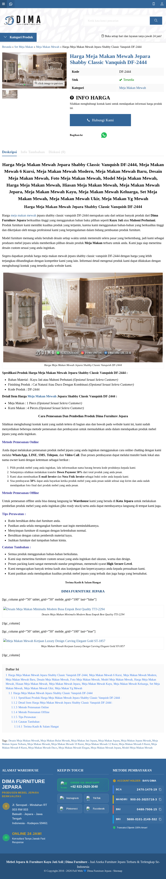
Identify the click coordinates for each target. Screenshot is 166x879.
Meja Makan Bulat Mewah (55, 740)
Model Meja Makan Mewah (137, 747)
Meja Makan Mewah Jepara (106, 747)
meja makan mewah (23, 215)
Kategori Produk (21, 37)
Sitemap (117, 870)
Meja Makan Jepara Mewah (136, 740)
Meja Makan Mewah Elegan (74, 747)
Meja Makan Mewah (132, 88)
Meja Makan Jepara (109, 740)
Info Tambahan (33, 152)
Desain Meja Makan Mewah (24, 740)
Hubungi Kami (102, 120)
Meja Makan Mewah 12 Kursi (101, 744)
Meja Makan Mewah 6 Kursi (134, 744)
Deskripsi (9, 152)
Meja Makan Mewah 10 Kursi (67, 744)
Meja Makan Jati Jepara (84, 740)
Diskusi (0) (57, 152)
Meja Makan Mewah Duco (42, 747)
